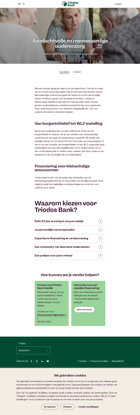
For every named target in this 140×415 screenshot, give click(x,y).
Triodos (22, 343)
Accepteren (50, 407)
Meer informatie (84, 309)
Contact (77, 72)
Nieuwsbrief (118, 361)
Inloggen (118, 4)
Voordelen (64, 72)
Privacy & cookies (99, 361)
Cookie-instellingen (89, 406)
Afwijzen (67, 407)
